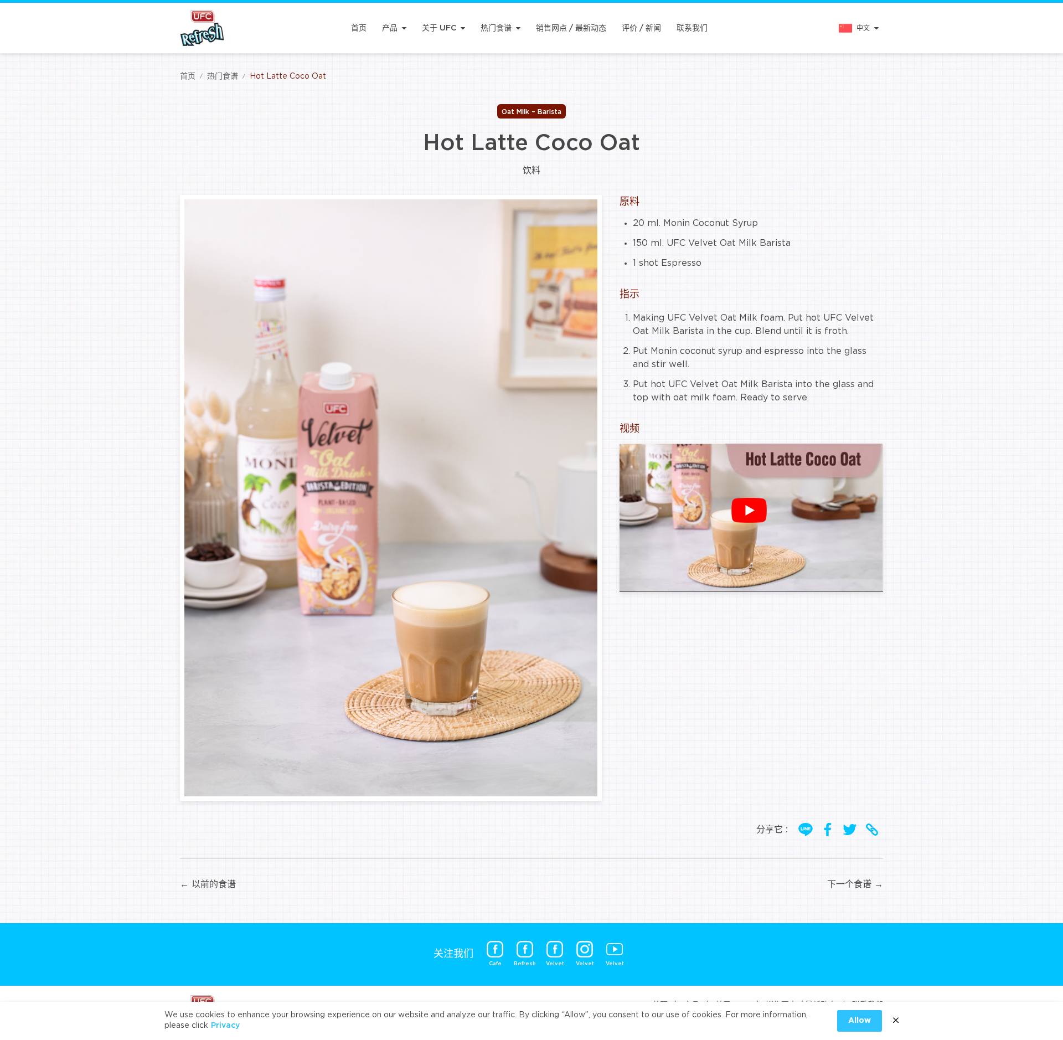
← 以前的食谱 (208, 884)
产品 (390, 28)
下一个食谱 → (855, 884)
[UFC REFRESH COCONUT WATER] (202, 28)
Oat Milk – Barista (531, 112)
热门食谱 (496, 28)
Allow (859, 1020)
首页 (359, 28)
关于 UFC (439, 28)
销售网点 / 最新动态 (571, 28)
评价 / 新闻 (641, 28)
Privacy (225, 1025)
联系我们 (692, 28)
